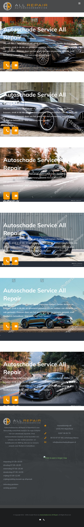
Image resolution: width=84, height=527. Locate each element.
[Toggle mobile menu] (79, 3)
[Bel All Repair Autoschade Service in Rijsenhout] (6, 65)
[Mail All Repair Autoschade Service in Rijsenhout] (15, 65)
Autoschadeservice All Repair (49, 515)
